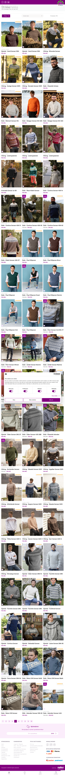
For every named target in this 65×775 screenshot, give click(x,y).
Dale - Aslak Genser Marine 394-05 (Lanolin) (52, 365)
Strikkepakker (4, 749)
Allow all (51, 399)
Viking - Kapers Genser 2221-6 (32, 504)
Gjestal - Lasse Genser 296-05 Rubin (53, 644)
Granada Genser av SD (9, 190)
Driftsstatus (16, 757)
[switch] (25, 391)
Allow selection (32, 399)
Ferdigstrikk (4, 754)
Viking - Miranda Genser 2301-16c (51, 51)
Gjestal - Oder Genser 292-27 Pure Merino (11, 435)
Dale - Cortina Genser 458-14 (53, 190)
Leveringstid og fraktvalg (20, 749)
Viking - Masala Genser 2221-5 (53, 504)
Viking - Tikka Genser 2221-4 (11, 539)
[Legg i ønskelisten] (2, 47)
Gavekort (3, 757)
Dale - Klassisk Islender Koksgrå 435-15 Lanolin (51, 435)
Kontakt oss (16, 755)
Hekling (3, 747)
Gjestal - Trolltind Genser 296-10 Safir (51, 609)
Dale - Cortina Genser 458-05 (32, 225)
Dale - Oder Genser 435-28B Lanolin (31, 435)
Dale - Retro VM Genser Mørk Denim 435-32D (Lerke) (53, 679)
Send (52, 733)
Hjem (2, 744)
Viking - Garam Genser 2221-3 (32, 539)
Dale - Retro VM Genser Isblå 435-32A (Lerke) (32, 679)
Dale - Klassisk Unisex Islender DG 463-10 (50, 86)
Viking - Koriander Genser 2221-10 (10, 469)
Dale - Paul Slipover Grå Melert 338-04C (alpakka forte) (9, 330)
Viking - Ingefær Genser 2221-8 (53, 469)
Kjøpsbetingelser (34, 749)
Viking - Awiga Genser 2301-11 (11, 86)
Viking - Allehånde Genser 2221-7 (10, 504)
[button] (60, 3)
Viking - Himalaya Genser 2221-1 (10, 574)
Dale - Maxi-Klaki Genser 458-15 (30, 191)
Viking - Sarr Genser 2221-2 (52, 539)
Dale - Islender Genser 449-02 (52, 713)
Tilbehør (3, 752)
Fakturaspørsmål (18, 752)
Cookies (32, 752)
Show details (55, 395)
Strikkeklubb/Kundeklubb (36, 745)
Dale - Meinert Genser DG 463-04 (10, 121)
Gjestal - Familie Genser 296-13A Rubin (32, 609)
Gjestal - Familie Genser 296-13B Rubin (11, 609)
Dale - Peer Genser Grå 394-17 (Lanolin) (53, 330)
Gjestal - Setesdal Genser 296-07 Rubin (30, 644)
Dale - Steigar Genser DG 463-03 (53, 121)
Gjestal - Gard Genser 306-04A (31, 51)
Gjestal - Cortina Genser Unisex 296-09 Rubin (9, 644)
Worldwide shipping (19, 750)
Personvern (32, 750)
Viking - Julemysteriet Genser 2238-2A (51, 156)
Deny (14, 399)
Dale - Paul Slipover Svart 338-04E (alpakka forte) (31, 295)
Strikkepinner (4, 750)
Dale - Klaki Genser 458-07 (10, 260)
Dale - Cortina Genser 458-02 (53, 225)
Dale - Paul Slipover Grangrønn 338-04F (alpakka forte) (11, 295)
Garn (2, 745)
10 (31, 721)
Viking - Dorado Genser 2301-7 (32, 86)
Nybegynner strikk (5, 755)
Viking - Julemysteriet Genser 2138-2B (30, 156)
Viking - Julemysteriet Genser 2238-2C (9, 156)
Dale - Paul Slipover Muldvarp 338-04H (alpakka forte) (32, 260)
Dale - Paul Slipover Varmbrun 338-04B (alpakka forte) (32, 330)
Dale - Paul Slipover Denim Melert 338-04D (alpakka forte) (52, 295)
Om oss (32, 744)
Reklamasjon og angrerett (20, 754)
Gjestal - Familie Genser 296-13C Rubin (53, 574)
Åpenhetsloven (33, 747)
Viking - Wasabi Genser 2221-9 (32, 469)
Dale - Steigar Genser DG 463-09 (32, 121)
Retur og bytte (17, 747)
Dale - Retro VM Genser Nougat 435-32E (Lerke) (9, 713)
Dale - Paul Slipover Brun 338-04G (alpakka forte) (52, 260)
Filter (5, 16)
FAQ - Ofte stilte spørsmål (20, 745)
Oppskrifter (4, 759)
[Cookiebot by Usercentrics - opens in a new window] (54, 374)
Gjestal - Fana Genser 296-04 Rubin (11, 679)
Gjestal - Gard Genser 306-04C (10, 51)
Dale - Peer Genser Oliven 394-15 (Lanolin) (10, 365)
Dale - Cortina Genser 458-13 (11, 225)
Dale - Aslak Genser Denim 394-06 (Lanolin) (31, 365)
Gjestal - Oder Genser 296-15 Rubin (32, 574)
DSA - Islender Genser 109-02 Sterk (32, 713)
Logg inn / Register (18, 744)
